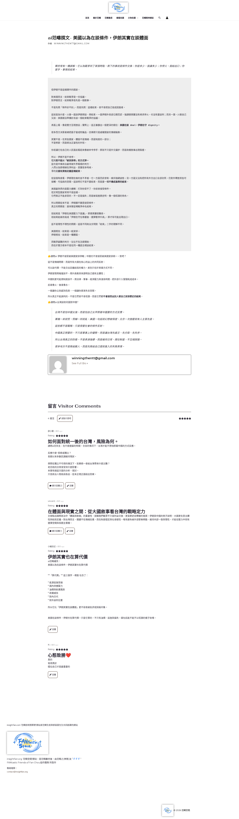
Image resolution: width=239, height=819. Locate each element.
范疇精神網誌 (148, 18)
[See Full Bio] (87, 363)
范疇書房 (108, 18)
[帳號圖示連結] (167, 18)
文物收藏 (132, 18)
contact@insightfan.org (17, 772)
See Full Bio (79, 363)
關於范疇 (97, 18)
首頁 (87, 18)
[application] (137, 18)
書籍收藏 (120, 18)
